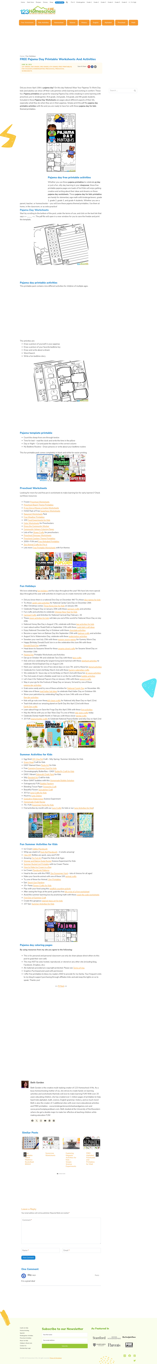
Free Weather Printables (34, 517)
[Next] (97, 1154)
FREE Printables (65, 67)
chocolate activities (77, 630)
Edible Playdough (40, 849)
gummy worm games (67, 639)
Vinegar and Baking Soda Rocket (38, 861)
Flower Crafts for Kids (42, 885)
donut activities (95, 667)
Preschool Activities (25, 1338)
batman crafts (84, 633)
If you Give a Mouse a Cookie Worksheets (41, 508)
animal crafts (71, 876)
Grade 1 (89, 2)
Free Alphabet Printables (48, 541)
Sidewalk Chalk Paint (45, 774)
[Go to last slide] (25, 1154)
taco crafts (77, 657)
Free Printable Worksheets (44, 547)
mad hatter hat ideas (48, 691)
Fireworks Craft (49, 786)
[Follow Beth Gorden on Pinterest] (54, 1121)
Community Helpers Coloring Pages (39, 529)
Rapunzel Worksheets (33, 514)
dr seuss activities (93, 673)
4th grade (53, 67)
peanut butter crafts (39, 719)
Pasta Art (45, 765)
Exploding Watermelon (33, 799)
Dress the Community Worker (36, 526)
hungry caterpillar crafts (79, 670)
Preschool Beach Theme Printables (38, 505)
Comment (27, 1220)
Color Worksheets (31, 523)
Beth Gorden (37, 1082)
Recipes (38, 2)
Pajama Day (29, 654)
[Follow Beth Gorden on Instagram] (41, 1121)
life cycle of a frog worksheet (77, 891)
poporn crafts (85, 679)
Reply (97, 1275)
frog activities (86, 709)
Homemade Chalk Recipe (34, 802)
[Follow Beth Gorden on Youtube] (45, 1121)
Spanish (22, 1333)
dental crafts (81, 716)
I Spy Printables (54, 879)
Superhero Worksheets (50, 511)
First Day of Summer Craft (35, 897)
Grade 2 (96, 2)
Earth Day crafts (30, 706)
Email (67, 1250)
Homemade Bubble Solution (62, 780)
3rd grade (44, 67)
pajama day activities (32, 685)
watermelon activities (78, 636)
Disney (45, 2)
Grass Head (29, 762)
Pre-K (73, 2)
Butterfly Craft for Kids (64, 771)
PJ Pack (61, 986)
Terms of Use (78, 968)
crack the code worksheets (88, 894)
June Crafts (56, 808)
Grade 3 (103, 2)
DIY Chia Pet (37, 759)
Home (23, 2)
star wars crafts (81, 712)
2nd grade (35, 67)
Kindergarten (80, 2)
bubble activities (88, 676)
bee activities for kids (85, 624)
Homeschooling (24, 1330)
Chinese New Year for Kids (66, 612)
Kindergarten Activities (26, 1335)
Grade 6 (124, 2)
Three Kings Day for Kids (54, 606)
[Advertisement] (103, 10)
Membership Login (25, 1348)
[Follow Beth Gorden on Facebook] (32, 1121)
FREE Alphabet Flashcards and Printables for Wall (90, 1158)
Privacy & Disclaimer (56, 1358)
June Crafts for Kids (38, 793)
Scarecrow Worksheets (50, 1154)
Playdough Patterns (41, 870)
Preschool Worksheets (39, 502)
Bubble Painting (47, 783)
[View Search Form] (67, 2)
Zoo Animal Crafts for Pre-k (35, 544)
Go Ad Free (59, 2)
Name (25, 1250)
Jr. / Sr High (132, 2)
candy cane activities (41, 603)
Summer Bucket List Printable (36, 864)
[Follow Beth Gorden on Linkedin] (49, 1121)
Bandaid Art (33, 777)
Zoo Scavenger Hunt (59, 873)
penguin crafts (73, 609)
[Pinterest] (89, 66)
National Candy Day (75, 688)
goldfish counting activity (60, 888)
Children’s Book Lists (26, 1343)
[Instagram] (124, 1355)
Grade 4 (110, 2)
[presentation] (30, 1143)
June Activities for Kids (83, 808)
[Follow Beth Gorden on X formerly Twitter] (37, 1121)
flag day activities (31, 697)
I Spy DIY (27, 855)
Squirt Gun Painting (36, 882)
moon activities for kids (39, 618)
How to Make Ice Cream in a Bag (37, 867)
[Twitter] (134, 1360)
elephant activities (89, 661)
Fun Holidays (27, 69)
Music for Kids (24, 1340)
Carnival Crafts (30, 615)
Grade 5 (117, 2)
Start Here (30, 2)
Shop (51, 2)
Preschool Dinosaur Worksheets (37, 535)
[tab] (57, 1173)
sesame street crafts (66, 648)
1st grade (26, 67)
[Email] (95, 66)
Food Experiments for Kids (39, 520)
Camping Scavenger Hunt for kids (42, 768)
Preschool (50, 69)
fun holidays (42, 590)
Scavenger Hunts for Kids (43, 805)
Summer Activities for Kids (43, 904)
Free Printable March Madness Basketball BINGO (29, 1158)
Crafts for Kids (24, 1328)
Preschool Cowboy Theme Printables (39, 538)
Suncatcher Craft (45, 789)
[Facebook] (92, 66)
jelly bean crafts (54, 700)
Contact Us (23, 1346)
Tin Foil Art (36, 858)
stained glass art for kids (52, 901)
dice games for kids (92, 599)
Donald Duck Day (31, 645)
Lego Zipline (36, 796)
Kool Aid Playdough (48, 852)
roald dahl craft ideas (86, 627)
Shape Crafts (38, 532)
